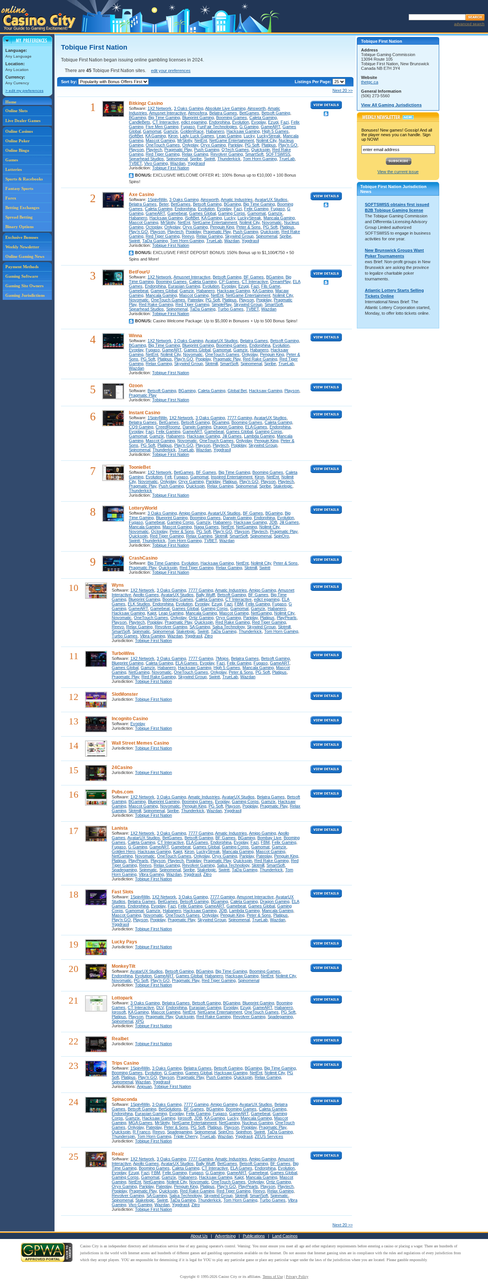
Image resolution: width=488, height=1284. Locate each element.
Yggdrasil (196, 163)
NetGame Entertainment (231, 140)
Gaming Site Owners (24, 285)
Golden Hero (123, 851)
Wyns (118, 585)
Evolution (240, 122)
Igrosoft (119, 1012)
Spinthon (244, 1132)
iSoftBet (136, 136)
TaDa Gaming (155, 240)
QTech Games (235, 149)
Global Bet (237, 390)
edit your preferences (171, 70)
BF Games (254, 277)
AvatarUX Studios (271, 199)
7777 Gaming (239, 417)
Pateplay (195, 300)
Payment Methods (22, 266)
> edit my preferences (24, 90)
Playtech (154, 149)
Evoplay (258, 122)
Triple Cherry (185, 1136)
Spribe (196, 158)
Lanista (120, 828)
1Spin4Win (157, 199)
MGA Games (140, 1122)
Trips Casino (125, 1063)
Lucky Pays (124, 941)
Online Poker (17, 140)
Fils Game (270, 286)
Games (11, 160)
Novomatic (272, 222)
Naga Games (206, 527)
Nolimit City (266, 140)
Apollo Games (146, 594)
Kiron (173, 136)
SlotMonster (125, 694)
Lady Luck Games (197, 136)
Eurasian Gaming (184, 286)
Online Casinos (19, 131)
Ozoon (136, 385)
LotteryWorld (143, 508)
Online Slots (16, 110)
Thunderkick (229, 158)
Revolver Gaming (226, 154)
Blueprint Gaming (198, 117)
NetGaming (246, 527)
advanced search (469, 24)
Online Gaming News (24, 256)
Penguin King (222, 227)
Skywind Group (239, 236)
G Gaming (248, 126)
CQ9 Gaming (141, 427)
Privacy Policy (297, 1276)
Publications (254, 1236)
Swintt (209, 158)
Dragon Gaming (228, 427)
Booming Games (231, 117)
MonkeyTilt (123, 966)
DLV (160, 1007)
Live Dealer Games (22, 120)
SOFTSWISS (278, 154)
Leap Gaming (229, 136)
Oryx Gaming (213, 145)
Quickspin (260, 149)
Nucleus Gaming (257, 1122)
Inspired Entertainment (231, 477)
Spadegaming (124, 869)
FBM (238, 604)
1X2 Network (160, 108)
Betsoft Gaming (276, 113)
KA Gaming (155, 136)
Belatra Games (223, 113)
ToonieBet (140, 467)
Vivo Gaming (156, 163)
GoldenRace (192, 131)
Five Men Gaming (162, 126)
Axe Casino (141, 194)
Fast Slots (122, 892)
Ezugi (273, 122)
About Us (199, 1236)
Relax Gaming (195, 154)
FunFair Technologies (217, 126)
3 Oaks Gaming (188, 108)
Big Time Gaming (164, 117)
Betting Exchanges (22, 207)
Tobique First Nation (170, 168)
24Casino (122, 767)
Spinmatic (141, 631)
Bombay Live (269, 837)
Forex (10, 198)
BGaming (137, 117)
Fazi (285, 122)
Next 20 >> (342, 90)
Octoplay (154, 227)
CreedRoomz (168, 427)
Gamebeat (177, 213)
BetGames (249, 113)
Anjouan (144, 1086)
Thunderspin (123, 1136)
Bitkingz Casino (146, 103)
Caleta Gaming (263, 117)
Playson (136, 149)
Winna (135, 335)
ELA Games (256, 427)
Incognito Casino (130, 718)
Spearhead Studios (146, 158)
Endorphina (219, 122)
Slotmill (211, 363)
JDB (273, 522)
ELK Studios (139, 604)
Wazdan (177, 163)
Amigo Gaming (192, 513)
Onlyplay (190, 145)
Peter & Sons (248, 227)
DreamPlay (280, 281)
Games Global (202, 213)
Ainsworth (256, 108)
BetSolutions (170, 1109)
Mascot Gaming (160, 140)
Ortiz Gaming (201, 617)
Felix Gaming (256, 208)
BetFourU (139, 272)
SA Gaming (199, 626)
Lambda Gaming (259, 436)
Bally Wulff (205, 594)
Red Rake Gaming (156, 304)
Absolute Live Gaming (225, 108)
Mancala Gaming (279, 218)
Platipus (269, 145)
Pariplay (235, 145)
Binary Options (19, 226)
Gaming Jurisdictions (25, 295)
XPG (139, 1021)
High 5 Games (275, 131)
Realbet (120, 1038)
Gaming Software (21, 276)
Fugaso (188, 126)
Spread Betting (19, 217)
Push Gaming (206, 149)
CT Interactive (165, 122)
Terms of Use (273, 1276)
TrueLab (287, 158)
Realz (118, 1154)
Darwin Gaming (197, 427)
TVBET (135, 163)
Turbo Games (231, 309)
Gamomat (152, 131)
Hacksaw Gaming (243, 131)
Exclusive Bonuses (21, 237)
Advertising (225, 1236)
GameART (270, 126)
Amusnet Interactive (167, 113)
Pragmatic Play (178, 149)
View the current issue (398, 171)
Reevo (188, 236)
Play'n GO (287, 145)
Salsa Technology (228, 626)
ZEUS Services (269, 1136)
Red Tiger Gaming (163, 154)
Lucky (249, 136)
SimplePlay (221, 304)
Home (10, 102)
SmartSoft (254, 154)
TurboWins (123, 653)
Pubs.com (122, 792)
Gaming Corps (231, 213)
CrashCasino (143, 558)
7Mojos (222, 658)
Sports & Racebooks (24, 179)
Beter (164, 204)
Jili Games (232, 436)
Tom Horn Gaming (260, 158)
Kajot (151, 613)
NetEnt (200, 140)
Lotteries (13, 169)
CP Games (229, 281)
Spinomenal (177, 158)
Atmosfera (197, 113)
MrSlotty (184, 140)
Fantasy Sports (19, 188)
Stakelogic (282, 486)
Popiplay (193, 231)
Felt (168, 477)
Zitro (208, 636)
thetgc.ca (369, 82)
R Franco (141, 1132)
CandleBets (139, 122)
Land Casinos (285, 1236)
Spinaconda (124, 1099)
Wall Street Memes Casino (140, 743)
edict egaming (194, 122)
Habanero (215, 131)
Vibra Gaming (152, 636)
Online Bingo (17, 150)
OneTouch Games (163, 145)
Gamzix (171, 131)
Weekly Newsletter (22, 247)
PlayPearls (287, 617)
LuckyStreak (269, 136)
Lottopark (122, 998)
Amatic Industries (237, 199)
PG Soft (252, 145)
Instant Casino (144, 412)
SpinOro (281, 536)
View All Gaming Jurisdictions (391, 105)
